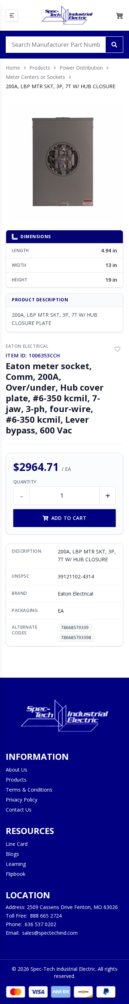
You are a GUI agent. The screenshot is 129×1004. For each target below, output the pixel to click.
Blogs (12, 853)
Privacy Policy (21, 799)
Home (13, 67)
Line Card (17, 843)
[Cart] (119, 15)
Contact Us (19, 809)
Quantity (24, 482)
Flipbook (15, 873)
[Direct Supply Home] (67, 15)
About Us (16, 769)
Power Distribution (81, 67)
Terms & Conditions (29, 789)
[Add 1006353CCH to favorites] (117, 349)
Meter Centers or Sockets (35, 77)
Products (39, 67)
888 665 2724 (46, 915)
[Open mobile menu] (12, 15)
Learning (16, 863)
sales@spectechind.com (50, 932)
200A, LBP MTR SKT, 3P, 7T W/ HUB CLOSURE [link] (60, 86)
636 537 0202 (40, 924)
